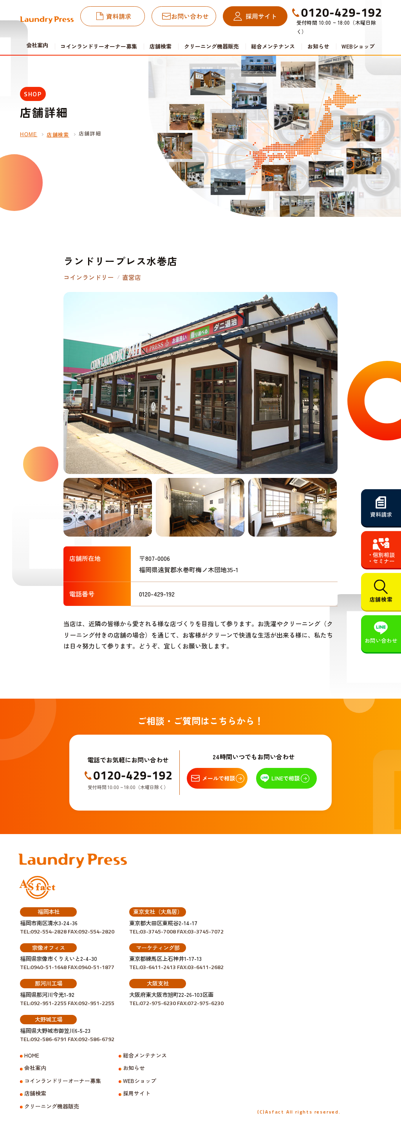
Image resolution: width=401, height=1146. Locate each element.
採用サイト (261, 16)
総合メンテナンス (273, 46)
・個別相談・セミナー (381, 558)
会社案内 (35, 1068)
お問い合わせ (190, 16)
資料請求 (118, 16)
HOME (28, 134)
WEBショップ (358, 46)
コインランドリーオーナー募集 (98, 46)
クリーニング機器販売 (211, 46)
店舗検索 (161, 46)
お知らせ (318, 46)
